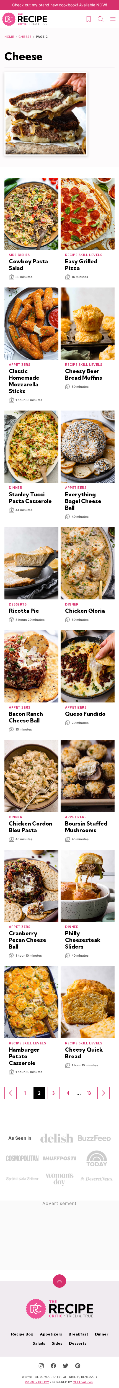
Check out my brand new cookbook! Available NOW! (59, 4)
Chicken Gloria (85, 610)
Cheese (25, 37)
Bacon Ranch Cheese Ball (26, 717)
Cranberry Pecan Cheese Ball (27, 940)
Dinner (101, 1334)
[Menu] (113, 19)
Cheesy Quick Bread (84, 1053)
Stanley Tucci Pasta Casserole (30, 497)
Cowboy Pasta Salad (28, 264)
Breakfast (78, 1334)
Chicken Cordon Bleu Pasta (30, 827)
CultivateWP (83, 1382)
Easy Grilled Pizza (81, 264)
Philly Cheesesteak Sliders (82, 940)
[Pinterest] (78, 1366)
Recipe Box (22, 1334)
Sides (57, 1343)
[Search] (101, 19)
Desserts (77, 1343)
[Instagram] (41, 1366)
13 (91, 1094)
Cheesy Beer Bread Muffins (83, 374)
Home (9, 37)
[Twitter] (66, 1366)
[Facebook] (53, 1366)
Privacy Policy (37, 1382)
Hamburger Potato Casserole (24, 1056)
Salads (39, 1343)
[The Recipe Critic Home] (24, 19)
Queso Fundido (85, 713)
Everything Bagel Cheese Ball (83, 501)
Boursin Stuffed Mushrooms (86, 827)
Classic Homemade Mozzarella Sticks (24, 380)
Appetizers (51, 1334)
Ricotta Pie (24, 610)
